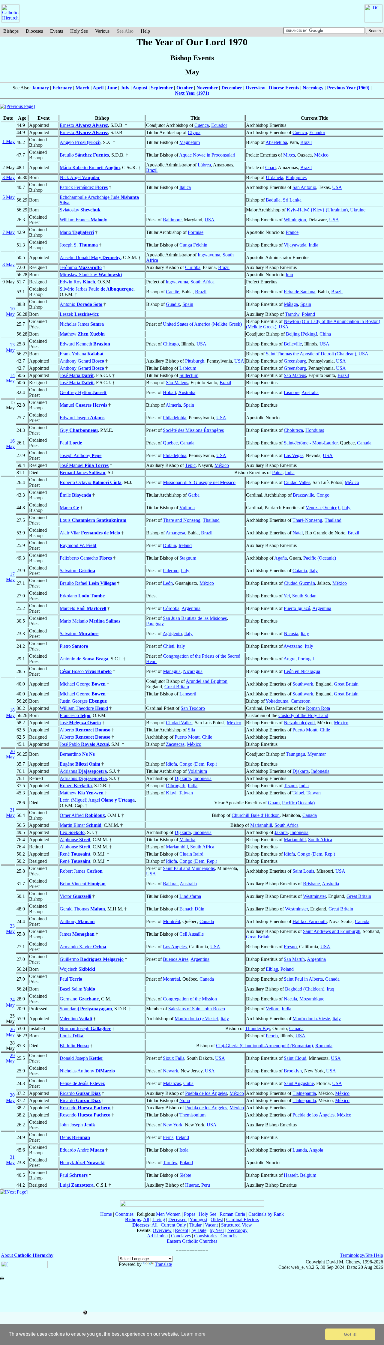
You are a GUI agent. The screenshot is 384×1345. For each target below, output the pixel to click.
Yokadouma (277, 701)
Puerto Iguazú (297, 608)
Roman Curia (232, 1214)
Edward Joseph (82, 417)
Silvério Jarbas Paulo (97, 288)
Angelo (80, 142)
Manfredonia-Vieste (311, 1018)
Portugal (306, 658)
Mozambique (311, 998)
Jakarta (281, 832)
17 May (10, 577)
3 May (8, 177)
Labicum (187, 368)
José (80, 722)
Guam (274, 802)
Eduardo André (82, 1149)
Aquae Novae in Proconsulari (207, 154)
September (162, 87)
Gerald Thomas (82, 908)
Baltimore (172, 219)
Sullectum (188, 375)
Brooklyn (293, 1070)
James (77, 934)
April (98, 87)
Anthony (77, 921)
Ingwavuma (209, 254)
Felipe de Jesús (82, 1083)
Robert (76, 785)
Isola (183, 1149)
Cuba (188, 1083)
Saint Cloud (295, 1058)
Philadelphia (174, 417)
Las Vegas (293, 455)
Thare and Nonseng (181, 520)
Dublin (169, 545)
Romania (323, 1045)
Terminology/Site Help (361, 1255)
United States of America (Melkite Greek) (202, 324)
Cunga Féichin (193, 244)
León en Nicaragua (302, 671)
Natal (297, 532)
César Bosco (86, 671)
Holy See (79, 31)
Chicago (171, 343)
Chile (325, 729)
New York (172, 1124)
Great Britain (176, 686)
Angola (316, 1149)
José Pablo (84, 744)
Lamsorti (187, 693)
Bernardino (77, 754)
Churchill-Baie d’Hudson (256, 815)
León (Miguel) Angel (97, 800)
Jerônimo (81, 267)
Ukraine (357, 209)
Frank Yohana (82, 353)
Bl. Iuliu (74, 1045)
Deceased (177, 1219)
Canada (187, 442)
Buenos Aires (175, 959)
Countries (124, 1214)
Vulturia (187, 507)
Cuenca (201, 125)
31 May (10, 1160)
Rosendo (85, 1107)
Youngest (198, 1219)
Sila (191, 729)
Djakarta (300, 771)
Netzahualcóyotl (299, 722)
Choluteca (293, 430)
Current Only (173, 1224)
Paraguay (155, 623)
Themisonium (192, 1114)
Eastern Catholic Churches (192, 1241)
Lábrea (204, 164)
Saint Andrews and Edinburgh (331, 931)
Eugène (80, 764)
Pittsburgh (194, 360)
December (231, 87)
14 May (10, 378)
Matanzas (172, 1083)
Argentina (191, 608)
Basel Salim (77, 988)
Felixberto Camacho (86, 557)
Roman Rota (318, 708)
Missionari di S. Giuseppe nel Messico (199, 482)
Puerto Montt (304, 729)
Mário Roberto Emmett (90, 167)
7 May (8, 232)
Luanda (299, 1149)
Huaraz (192, 1185)
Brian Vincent (83, 883)
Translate (163, 1264)
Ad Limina (157, 1235)
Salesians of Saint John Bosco (196, 1008)
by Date (198, 1230)
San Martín (294, 959)
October (184, 87)
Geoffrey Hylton (83, 392)
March (82, 87)
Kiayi (171, 792)
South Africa (202, 281)
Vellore (272, 1008)
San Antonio (304, 187)
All (146, 1219)
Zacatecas (175, 744)
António (84, 658)
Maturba (187, 839)
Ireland (185, 545)
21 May (10, 812)
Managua (172, 671)
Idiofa (171, 764)
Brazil (306, 142)
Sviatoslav (80, 209)
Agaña (280, 557)
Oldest (217, 1219)
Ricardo (80, 1093)
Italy (346, 507)
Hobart (169, 392)
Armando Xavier (83, 946)
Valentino (76, 1018)
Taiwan (186, 792)
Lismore (291, 392)
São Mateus (295, 375)
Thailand (211, 520)
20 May (10, 754)
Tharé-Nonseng (307, 520)
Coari (270, 167)
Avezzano (293, 646)
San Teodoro (193, 708)
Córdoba (171, 608)
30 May (10, 1097)
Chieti (168, 646)
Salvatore (77, 570)
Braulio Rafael (88, 583)
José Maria (77, 375)
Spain (187, 304)
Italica (185, 187)
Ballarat (170, 883)
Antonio (81, 304)
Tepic (190, 465)
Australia (186, 392)
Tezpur (290, 785)
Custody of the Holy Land (303, 715)
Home (106, 1214)
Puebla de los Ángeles (206, 1093)
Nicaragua (192, 671)
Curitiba (192, 267)
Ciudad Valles (297, 482)
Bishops (11, 31)
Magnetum (189, 142)
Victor (75, 896)
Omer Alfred (82, 815)
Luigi (77, 1185)
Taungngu (295, 754)
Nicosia (291, 633)
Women (173, 1214)
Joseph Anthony (80, 455)
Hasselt (291, 1175)
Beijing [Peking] (301, 333)
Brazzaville (303, 495)
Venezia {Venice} (323, 507)
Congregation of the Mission (190, 998)
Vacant (211, 1224)
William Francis (83, 219)
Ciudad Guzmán (299, 583)
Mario (77, 232)
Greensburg (295, 360)
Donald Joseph (81, 1058)
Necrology (313, 87)
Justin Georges (83, 701)
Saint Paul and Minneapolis (189, 868)
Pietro (74, 646)
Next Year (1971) (192, 93)
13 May (10, 347)
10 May (10, 311)
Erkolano (82, 595)
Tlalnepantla (304, 1093)
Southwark (302, 683)
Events (56, 31)
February (62, 87)
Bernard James (82, 472)
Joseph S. (79, 244)
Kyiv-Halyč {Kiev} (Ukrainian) (317, 209)
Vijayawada (295, 244)
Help (145, 31)
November (207, 87)
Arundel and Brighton (206, 681)
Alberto (85, 729)
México (321, 154)
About (27, 1255)
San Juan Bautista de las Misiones (195, 618)
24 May (10, 1002)
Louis (93, 520)
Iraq (289, 274)
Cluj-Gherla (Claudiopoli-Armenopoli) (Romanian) (264, 1045)
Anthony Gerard (82, 360)
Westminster (314, 896)
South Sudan (304, 595)
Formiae (195, 232)
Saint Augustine (299, 1083)
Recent (181, 1230)
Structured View (236, 1224)
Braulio (84, 154)
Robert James (81, 871)
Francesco (75, 715)
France (292, 232)
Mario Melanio (90, 620)
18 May (10, 712)
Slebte (185, 1175)
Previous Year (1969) (348, 87)
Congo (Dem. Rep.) (198, 764)
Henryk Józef (82, 1162)
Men (160, 1214)
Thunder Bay (257, 1028)
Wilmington (295, 219)
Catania (299, 570)
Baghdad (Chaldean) (304, 988)
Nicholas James (82, 324)
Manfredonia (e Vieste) (196, 1018)
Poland (308, 314)
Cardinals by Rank (266, 1214)
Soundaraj (86, 1008)
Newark (170, 1070)
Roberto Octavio (91, 482)
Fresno (290, 946)
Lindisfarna (190, 896)
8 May (8, 264)
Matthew (82, 333)
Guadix (173, 304)
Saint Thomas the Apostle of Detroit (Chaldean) (311, 353)
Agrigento (172, 633)
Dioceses (34, 31)
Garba (194, 495)
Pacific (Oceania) (319, 557)
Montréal (171, 921)
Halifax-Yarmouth (309, 921)
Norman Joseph (85, 1028)
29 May (10, 1058)
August (140, 87)
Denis (75, 1137)
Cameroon (300, 701)
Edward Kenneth (85, 343)
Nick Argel (80, 177)
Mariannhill (261, 825)
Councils (228, 1235)
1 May (8, 141)
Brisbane (311, 883)
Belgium (308, 1175)
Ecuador (219, 125)
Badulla (273, 199)
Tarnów (292, 314)
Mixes (289, 154)
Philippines (296, 177)
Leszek (79, 314)
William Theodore (84, 708)
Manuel (83, 405)
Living (158, 1219)
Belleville (293, 343)
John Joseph (77, 1124)
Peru (205, 1185)
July (125, 87)
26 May (10, 1032)
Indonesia (320, 771)
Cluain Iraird (191, 853)
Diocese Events (284, 87)
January (40, 87)
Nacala (290, 998)
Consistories (205, 1235)
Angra (290, 658)
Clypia (194, 132)
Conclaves (181, 1235)
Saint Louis (303, 871)
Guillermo (92, 959)
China (325, 333)
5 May (8, 197)
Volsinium (197, 771)
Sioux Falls (173, 1058)
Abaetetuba (276, 142)
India (313, 244)
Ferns (168, 1137)
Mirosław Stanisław (91, 274)
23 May (10, 928)
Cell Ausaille (191, 934)
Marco (69, 507)
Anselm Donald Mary (90, 257)
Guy (79, 430)
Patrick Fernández (84, 187)
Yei (287, 595)
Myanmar (317, 754)
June (112, 87)
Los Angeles (175, 946)
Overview (255, 87)
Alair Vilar (90, 532)
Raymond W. (78, 545)
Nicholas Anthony (87, 1070)
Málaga (291, 304)
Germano (79, 998)
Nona (184, 1100)
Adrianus (83, 771)
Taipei (298, 792)
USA (337, 187)
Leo (72, 832)
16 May (10, 443)
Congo (322, 495)
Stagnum (187, 557)
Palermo (170, 570)
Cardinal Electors (242, 1219)
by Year (217, 1230)
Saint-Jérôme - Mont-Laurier (311, 442)
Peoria (272, 1035)
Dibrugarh (175, 785)
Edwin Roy (77, 281)
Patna (277, 472)
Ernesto (84, 125)
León (168, 583)
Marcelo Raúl (83, 608)
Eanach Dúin (191, 908)
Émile (75, 495)
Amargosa (175, 532)
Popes (189, 1214)
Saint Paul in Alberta (303, 979)
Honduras (314, 430)
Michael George (83, 683)
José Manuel (84, 465)
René (75, 853)
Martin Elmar (80, 825)
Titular (195, 1224)
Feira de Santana (299, 291)
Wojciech (77, 969)
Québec (170, 442)
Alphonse (75, 839)
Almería (173, 405)
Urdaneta (274, 177)
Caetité (172, 291)
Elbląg (272, 969)
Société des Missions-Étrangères (193, 430)
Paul (71, 442)
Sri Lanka (292, 199)
